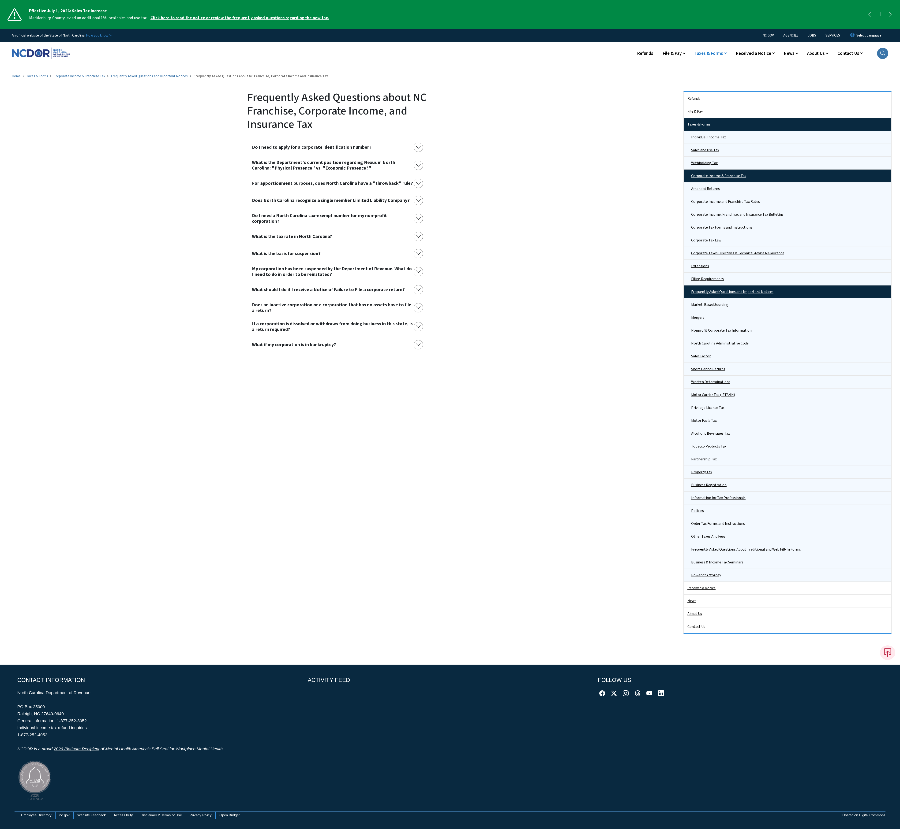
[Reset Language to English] (852, 35)
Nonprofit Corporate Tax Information (721, 330)
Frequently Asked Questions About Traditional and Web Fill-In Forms (746, 549)
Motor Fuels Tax (704, 420)
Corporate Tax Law (706, 240)
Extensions (700, 266)
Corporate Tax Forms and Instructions (721, 227)
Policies (697, 510)
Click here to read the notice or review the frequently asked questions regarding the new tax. (239, 18)
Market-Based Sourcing (709, 304)
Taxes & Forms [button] (708, 53)
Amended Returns (705, 188)
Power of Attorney (706, 575)
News (691, 600)
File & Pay (695, 111)
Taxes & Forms (37, 76)
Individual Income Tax (708, 137)
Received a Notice (701, 588)
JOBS (812, 35)
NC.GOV (768, 35)
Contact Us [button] (848, 53)
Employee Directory (36, 815)
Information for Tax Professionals (718, 497)
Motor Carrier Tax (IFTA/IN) (713, 394)
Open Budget (229, 815)
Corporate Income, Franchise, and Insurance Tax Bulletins (737, 214)
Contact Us (696, 626)
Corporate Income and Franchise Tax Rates (725, 201)
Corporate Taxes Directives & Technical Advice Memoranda (737, 253)
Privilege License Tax (707, 407)
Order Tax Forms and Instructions (718, 523)
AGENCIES (791, 35)
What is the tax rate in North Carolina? (292, 236)
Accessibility (123, 815)
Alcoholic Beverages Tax (710, 433)
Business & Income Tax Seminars (717, 562)
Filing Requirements (707, 278)
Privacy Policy (201, 815)
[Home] (41, 48)
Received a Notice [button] (753, 53)
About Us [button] (816, 53)
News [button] (789, 53)
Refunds (645, 53)
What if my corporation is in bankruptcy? (294, 344)
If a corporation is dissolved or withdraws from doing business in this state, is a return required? (332, 327)
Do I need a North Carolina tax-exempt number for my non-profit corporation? (319, 218)
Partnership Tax (704, 459)
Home (16, 76)
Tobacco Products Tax (708, 446)
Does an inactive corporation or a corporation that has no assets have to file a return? (331, 308)
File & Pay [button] (672, 53)
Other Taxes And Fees (708, 536)
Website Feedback (91, 815)
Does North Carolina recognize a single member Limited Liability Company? (331, 200)
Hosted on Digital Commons (863, 815)
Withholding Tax (704, 163)
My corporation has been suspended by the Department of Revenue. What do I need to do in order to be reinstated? (332, 272)
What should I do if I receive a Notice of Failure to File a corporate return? (328, 289)
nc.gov (64, 815)
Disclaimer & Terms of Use (161, 815)
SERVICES (832, 35)
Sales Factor (701, 356)
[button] (882, 53)
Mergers (697, 317)
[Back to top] (887, 652)
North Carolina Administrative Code (720, 343)
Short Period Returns (708, 369)
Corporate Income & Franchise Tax (79, 76)
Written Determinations (710, 382)
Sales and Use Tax (705, 150)
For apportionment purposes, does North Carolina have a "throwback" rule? (332, 183)
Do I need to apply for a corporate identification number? (311, 147)
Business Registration (709, 485)
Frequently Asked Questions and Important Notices (149, 76)
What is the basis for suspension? (286, 253)
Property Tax (701, 472)
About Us (694, 613)
